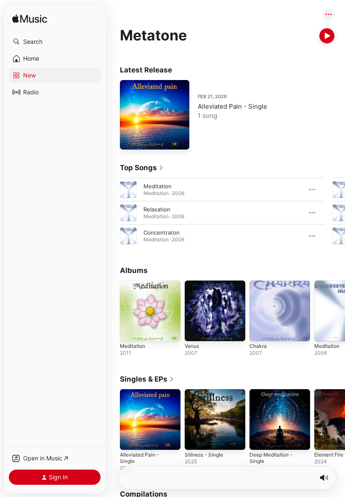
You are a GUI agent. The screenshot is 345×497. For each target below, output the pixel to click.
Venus (192, 346)
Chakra (258, 346)
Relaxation (156, 209)
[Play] (326, 35)
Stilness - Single (204, 455)
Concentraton (161, 232)
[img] (29, 19)
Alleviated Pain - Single (232, 106)
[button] (54, 42)
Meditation (157, 186)
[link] (142, 167)
